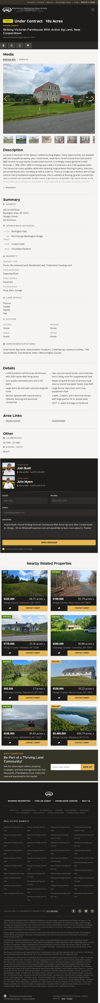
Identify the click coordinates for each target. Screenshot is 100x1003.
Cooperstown (58, 420)
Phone (54, 495)
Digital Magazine (56, 813)
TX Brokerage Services (12, 999)
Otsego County (13, 420)
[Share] (19, 45)
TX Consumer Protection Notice (20, 996)
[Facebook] (73, 911)
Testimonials (45, 810)
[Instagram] (92, 911)
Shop (76, 2)
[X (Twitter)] (80, 911)
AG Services (71, 810)
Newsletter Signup (76, 813)
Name (5, 495)
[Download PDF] (3, 45)
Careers (41, 2)
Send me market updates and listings (18, 549)
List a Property (23, 813)
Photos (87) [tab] (9, 60)
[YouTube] (86, 911)
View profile (24, 472)
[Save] (28, 45)
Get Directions (9, 220)
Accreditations (28, 810)
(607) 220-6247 (38, 472)
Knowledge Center (63, 2)
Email (5, 507)
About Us (14, 810)
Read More (10, 188)
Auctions (31, 2)
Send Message (49, 543)
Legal (63, 998)
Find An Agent (43, 801)
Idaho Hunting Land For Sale (14, 873)
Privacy (69, 998)
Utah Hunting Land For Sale (84, 858)
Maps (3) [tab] (23, 60)
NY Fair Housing (29, 999)
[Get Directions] (11, 45)
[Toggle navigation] (92, 9)
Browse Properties (19, 801)
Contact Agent (33, 608)
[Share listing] (10, 608)
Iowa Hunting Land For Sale (13, 893)
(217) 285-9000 (52, 911)
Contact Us (39, 813)
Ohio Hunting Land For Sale (60, 873)
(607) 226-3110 (38, 485)
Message (6, 519)
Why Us (50, 2)
